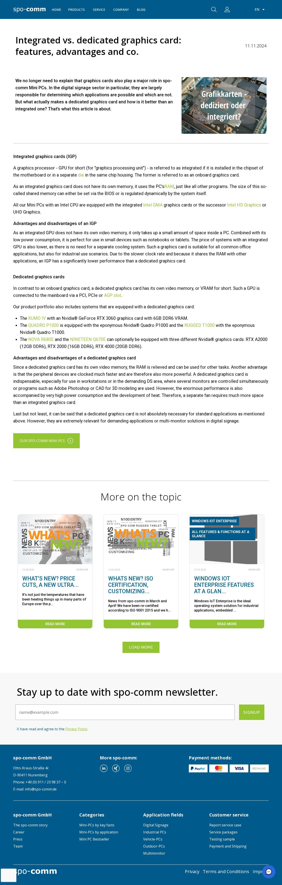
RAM (169, 186)
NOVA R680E (41, 339)
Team (18, 846)
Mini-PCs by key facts (96, 825)
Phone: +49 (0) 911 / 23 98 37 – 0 (39, 782)
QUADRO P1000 (43, 325)
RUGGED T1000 (199, 325)
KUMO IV (37, 318)
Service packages (223, 832)
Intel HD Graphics (244, 205)
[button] (268, 871)
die (81, 175)
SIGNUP (251, 712)
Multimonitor (154, 853)
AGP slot (112, 295)
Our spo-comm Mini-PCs (42, 440)
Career (18, 832)
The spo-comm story (30, 825)
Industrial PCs (154, 832)
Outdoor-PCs (154, 846)
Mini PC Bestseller (94, 839)
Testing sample (222, 839)
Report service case (225, 825)
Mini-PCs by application (98, 832)
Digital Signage (155, 825)
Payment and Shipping (228, 846)
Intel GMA (153, 205)
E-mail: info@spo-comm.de (35, 789)
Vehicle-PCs (152, 839)
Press (17, 839)
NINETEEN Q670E (88, 339)
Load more (141, 647)
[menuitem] (43, 825)
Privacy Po (76, 729)
